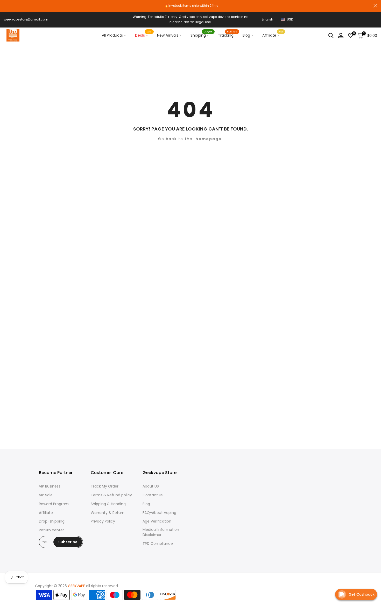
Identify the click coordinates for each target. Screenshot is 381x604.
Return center (51, 530)
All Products (112, 35)
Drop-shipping (52, 521)
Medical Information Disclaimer (161, 532)
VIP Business (49, 486)
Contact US (153, 495)
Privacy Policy (103, 521)
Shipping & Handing (108, 504)
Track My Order (104, 486)
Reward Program (54, 504)
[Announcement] (190, 5)
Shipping (201, 35)
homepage (208, 138)
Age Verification (157, 521)
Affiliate (272, 35)
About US (151, 486)
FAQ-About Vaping (159, 512)
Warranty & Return (107, 512)
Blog (246, 35)
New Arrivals (167, 35)
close (6, 6)
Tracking (227, 35)
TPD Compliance (158, 543)
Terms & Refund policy (111, 495)
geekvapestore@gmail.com (26, 19)
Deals (143, 35)
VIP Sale (46, 495)
